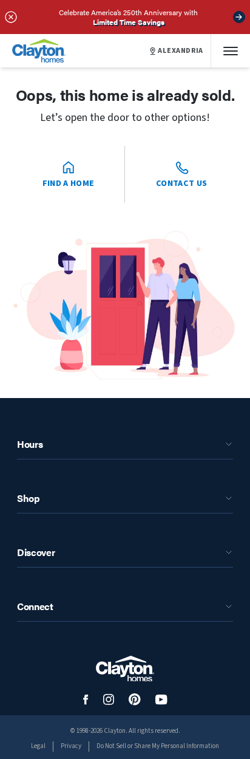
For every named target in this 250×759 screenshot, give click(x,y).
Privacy (71, 745)
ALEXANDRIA (180, 51)
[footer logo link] (125, 669)
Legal (38, 745)
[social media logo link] (86, 700)
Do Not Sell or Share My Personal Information (157, 745)
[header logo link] (39, 51)
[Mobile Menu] (230, 50)
